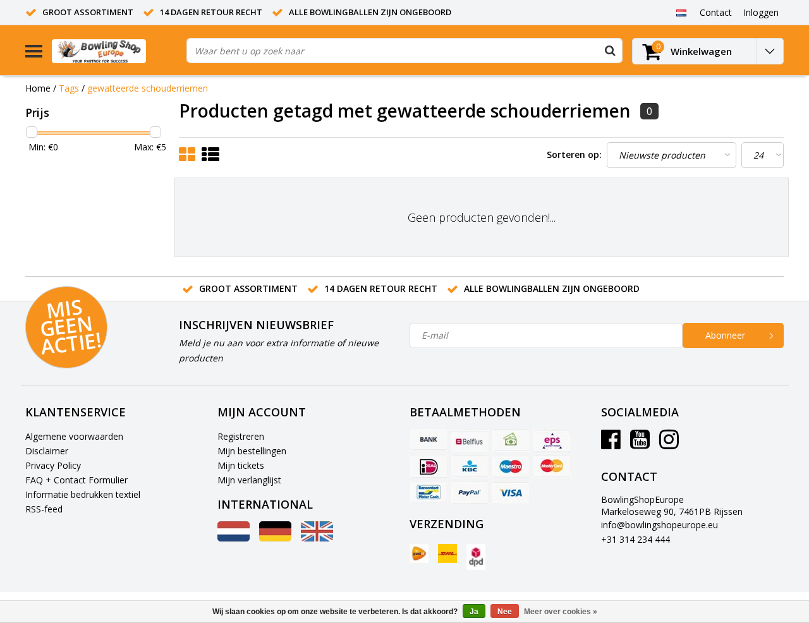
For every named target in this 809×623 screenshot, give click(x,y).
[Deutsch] (275, 538)
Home (38, 88)
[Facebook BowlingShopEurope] (611, 444)
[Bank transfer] (428, 440)
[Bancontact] (428, 492)
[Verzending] (419, 553)
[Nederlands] (681, 12)
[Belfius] (470, 440)
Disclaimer (46, 451)
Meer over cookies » (560, 611)
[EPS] (552, 440)
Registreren (240, 436)
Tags (69, 88)
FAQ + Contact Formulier (76, 480)
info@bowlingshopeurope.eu (659, 525)
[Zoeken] (610, 51)
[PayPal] (470, 492)
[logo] (114, 51)
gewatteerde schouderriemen (147, 88)
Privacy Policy (53, 465)
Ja (474, 611)
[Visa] (511, 492)
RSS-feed (44, 509)
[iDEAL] (428, 466)
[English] (317, 538)
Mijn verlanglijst (249, 480)
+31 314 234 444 (635, 539)
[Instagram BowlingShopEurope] (669, 444)
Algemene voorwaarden (74, 436)
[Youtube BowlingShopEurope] (640, 444)
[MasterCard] (552, 466)
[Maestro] (511, 466)
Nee (504, 611)
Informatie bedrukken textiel (82, 494)
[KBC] (470, 466)
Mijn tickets (240, 465)
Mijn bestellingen (251, 451)
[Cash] (511, 440)
